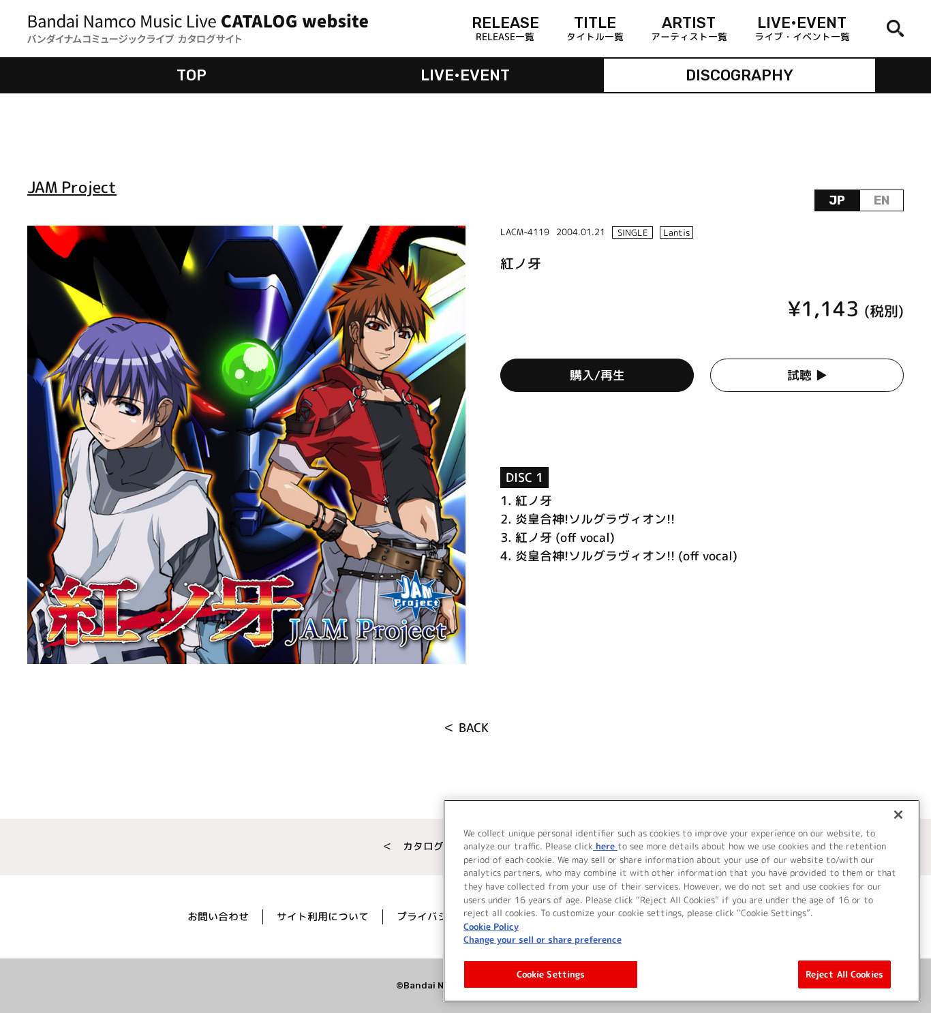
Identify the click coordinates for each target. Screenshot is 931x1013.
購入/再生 (597, 375)
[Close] (898, 815)
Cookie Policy (491, 926)
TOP (192, 75)
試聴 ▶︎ (807, 375)
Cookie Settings (551, 973)
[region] (681, 901)
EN (881, 200)
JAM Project (72, 187)
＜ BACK (466, 727)
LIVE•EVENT (465, 75)
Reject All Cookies (844, 973)
